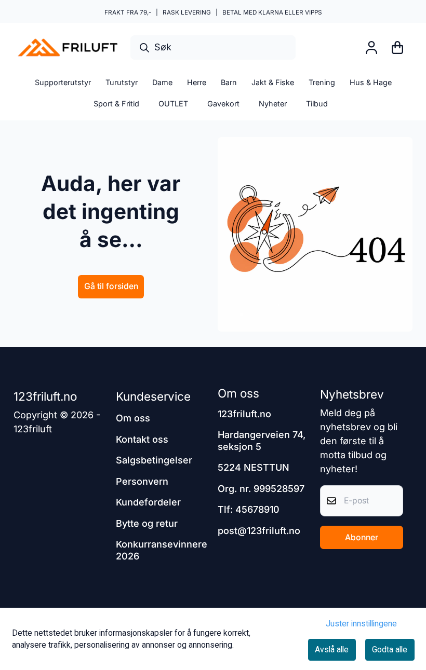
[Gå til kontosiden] (371, 47)
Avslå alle (332, 649)
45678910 (257, 509)
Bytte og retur (147, 523)
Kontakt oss (142, 439)
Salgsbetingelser (154, 460)
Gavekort (223, 103)
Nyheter (273, 103)
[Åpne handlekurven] (397, 47)
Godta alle (389, 649)
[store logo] (67, 47)
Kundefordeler (148, 502)
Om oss (133, 418)
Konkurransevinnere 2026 (161, 550)
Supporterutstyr (63, 82)
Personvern (142, 481)
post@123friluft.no (259, 530)
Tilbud (317, 103)
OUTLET (173, 103)
